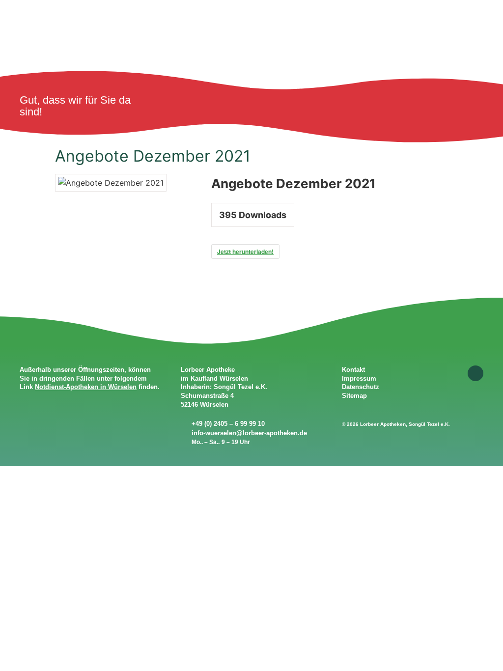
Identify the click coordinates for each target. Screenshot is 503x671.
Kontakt (353, 369)
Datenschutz (360, 387)
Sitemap (354, 395)
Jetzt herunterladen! (245, 251)
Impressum (359, 378)
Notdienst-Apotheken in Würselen (86, 387)
